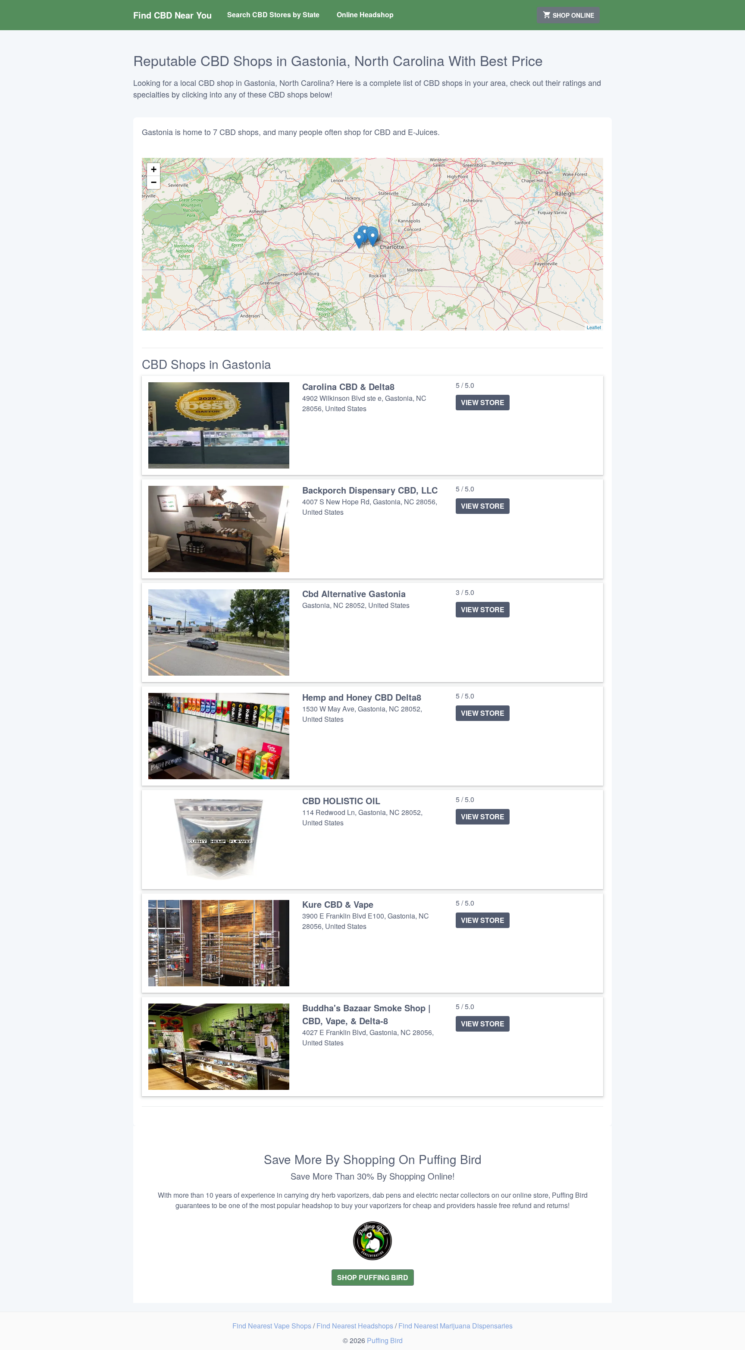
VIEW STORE (482, 402)
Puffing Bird (385, 1340)
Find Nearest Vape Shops (272, 1326)
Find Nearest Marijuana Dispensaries (455, 1326)
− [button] (154, 182)
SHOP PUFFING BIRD (372, 1277)
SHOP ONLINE (572, 15)
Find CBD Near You (172, 15)
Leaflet (594, 327)
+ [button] (154, 169)
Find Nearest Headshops (355, 1326)
